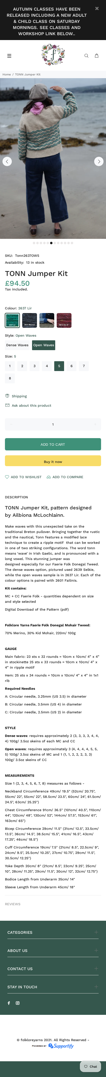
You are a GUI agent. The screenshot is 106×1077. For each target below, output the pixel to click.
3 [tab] (41, 243)
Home (6, 74)
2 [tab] (37, 243)
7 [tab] (54, 243)
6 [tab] (51, 243)
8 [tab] (58, 243)
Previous (7, 161)
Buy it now (53, 462)
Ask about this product (31, 405)
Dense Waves (17, 345)
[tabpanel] (53, 158)
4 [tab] (44, 243)
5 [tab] (48, 243)
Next (99, 161)
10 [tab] (65, 243)
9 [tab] (61, 243)
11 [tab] (68, 243)
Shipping (19, 396)
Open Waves (43, 345)
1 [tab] (34, 243)
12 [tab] (72, 243)
